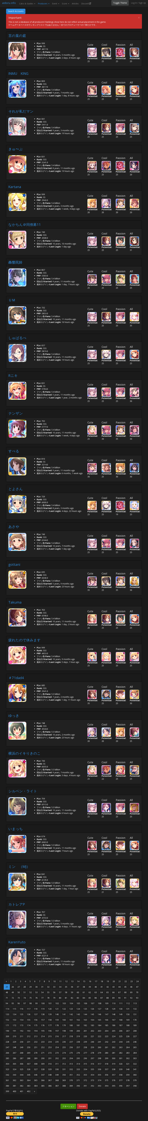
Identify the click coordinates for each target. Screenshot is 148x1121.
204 (106, 1030)
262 (113, 1047)
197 (57, 1030)
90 (119, 997)
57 (60, 992)
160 (64, 1019)
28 (24, 986)
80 (60, 997)
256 (71, 1047)
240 (92, 1041)
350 (64, 1074)
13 (72, 981)
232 (35, 1041)
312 (64, 1063)
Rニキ (13, 375)
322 (135, 1063)
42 (107, 986)
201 (85, 1030)
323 (7, 1069)
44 (119, 986)
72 (13, 997)
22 (125, 981)
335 (92, 1069)
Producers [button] (43, 3)
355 (99, 1074)
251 (35, 1047)
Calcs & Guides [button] (26, 3)
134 (14, 1014)
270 (35, 1052)
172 (14, 1025)
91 (125, 997)
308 (35, 1063)
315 (85, 1063)
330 (57, 1069)
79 (54, 997)
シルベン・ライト (22, 791)
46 (131, 986)
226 (128, 1036)
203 (99, 1030)
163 (85, 1019)
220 (85, 1036)
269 (28, 1052)
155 (28, 1019)
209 (7, 1036)
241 (99, 1041)
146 (99, 1014)
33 (54, 986)
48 (7, 992)
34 (60, 986)
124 (78, 1008)
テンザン (15, 413)
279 (99, 1052)
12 (66, 981)
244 (120, 1041)
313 (71, 1063)
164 (92, 1019)
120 (50, 1008)
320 (120, 1063)
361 (7, 1080)
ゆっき (13, 715)
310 (50, 1063)
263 (120, 1047)
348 (50, 1074)
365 (35, 1080)
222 (99, 1036)
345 (28, 1074)
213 (35, 1036)
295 (78, 1058)
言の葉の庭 (17, 35)
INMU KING (18, 73)
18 (102, 981)
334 (85, 1069)
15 (84, 981)
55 (48, 992)
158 (50, 1019)
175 (35, 1025)
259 (92, 1047)
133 (7, 1014)
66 (113, 992)
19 (108, 981)
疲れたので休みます (24, 640)
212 (28, 1036)
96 (18, 1003)
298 (99, 1058)
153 (14, 1019)
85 (90, 997)
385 (43, 1085)
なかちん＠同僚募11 (24, 224)
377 (120, 1080)
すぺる (13, 451)
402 (28, 1091)
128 (106, 1008)
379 (135, 1080)
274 (64, 1052)
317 (99, 1063)
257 (78, 1047)
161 (71, 1019)
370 (71, 1080)
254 (57, 1047)
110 (113, 1003)
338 (113, 1069)
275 (71, 1052)
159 (57, 1019)
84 (84, 997)
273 (57, 1052)
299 (106, 1058)
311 (57, 1063)
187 (120, 1025)
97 (24, 1003)
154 (21, 1019)
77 (42, 997)
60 (78, 992)
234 (50, 1041)
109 (106, 1003)
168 (120, 1019)
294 (71, 1058)
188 (128, 1025)
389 (71, 1085)
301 (120, 1058)
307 (28, 1063)
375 (106, 1080)
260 (99, 1047)
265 (135, 1047)
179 (64, 1025)
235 (57, 1041)
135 (21, 1014)
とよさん (15, 488)
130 (120, 1008)
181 (78, 1025)
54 (42, 992)
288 (28, 1058)
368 (57, 1080)
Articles (75, 3)
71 (7, 997)
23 (131, 981)
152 (7, 1019)
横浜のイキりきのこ (24, 753)
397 (128, 1085)
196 (50, 1030)
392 (92, 1085)
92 (131, 997)
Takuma (15, 602)
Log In (134, 2)
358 (120, 1074)
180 (71, 1025)
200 (78, 1030)
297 (92, 1058)
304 (7, 1063)
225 (120, 1036)
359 (128, 1074)
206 (120, 1030)
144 (85, 1014)
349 (57, 1074)
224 (113, 1036)
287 (21, 1058)
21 (120, 981)
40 (96, 986)
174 (28, 1025)
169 (128, 1019)
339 (120, 1069)
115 (14, 1008)
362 (14, 1080)
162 (78, 1019)
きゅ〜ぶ (15, 149)
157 (43, 1019)
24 (137, 981)
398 (135, 1085)
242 (106, 1041)
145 (92, 1014)
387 (57, 1085)
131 (128, 1008)
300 (113, 1058)
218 (71, 1036)
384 (35, 1085)
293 (64, 1058)
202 (92, 1030)
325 (21, 1069)
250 (28, 1047)
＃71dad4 (16, 677)
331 (64, 1069)
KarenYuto (16, 942)
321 (128, 1063)
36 (72, 986)
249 (21, 1047)
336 (99, 1069)
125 (85, 1008)
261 (106, 1047)
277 (85, 1052)
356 (106, 1074)
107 (92, 1003)
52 (30, 992)
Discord (85, 3)
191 (14, 1030)
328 (43, 1069)
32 (48, 986)
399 (7, 1091)
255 (64, 1047)
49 (13, 992)
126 (92, 1008)
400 (14, 1091)
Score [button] (65, 3)
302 (128, 1058)
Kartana (14, 186)
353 (85, 1074)
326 (28, 1069)
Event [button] (55, 3)
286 (14, 1058)
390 (78, 1085)
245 (128, 1041)
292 (57, 1058)
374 (99, 1080)
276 (78, 1052)
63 (96, 992)
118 (35, 1008)
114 (7, 1008)
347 (43, 1074)
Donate (82, 1106)
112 (128, 1003)
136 (28, 1014)
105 (78, 1003)
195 (43, 1030)
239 (85, 1041)
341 (135, 1069)
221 (92, 1036)
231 (28, 1041)
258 (85, 1047)
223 (106, 1036)
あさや (13, 526)
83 (78, 997)
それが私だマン (21, 111)
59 (72, 992)
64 (101, 992)
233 (43, 1041)
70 (137, 992)
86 (96, 997)
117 (28, 1008)
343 (14, 1074)
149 (120, 1014)
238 (78, 1041)
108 (99, 1003)
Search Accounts (16, 11)
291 (50, 1058)
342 (7, 1074)
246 (135, 1041)
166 (106, 1019)
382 (21, 1085)
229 (14, 1041)
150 (128, 1014)
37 (78, 986)
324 (14, 1069)
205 (113, 1030)
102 (57, 1003)
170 (135, 1019)
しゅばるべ (17, 337)
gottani (14, 564)
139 (50, 1014)
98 (30, 1003)
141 (64, 1014)
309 (43, 1063)
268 (21, 1052)
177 (50, 1025)
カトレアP (16, 904)
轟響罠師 (15, 262)
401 (21, 1091)
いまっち (15, 828)
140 (57, 1014)
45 (125, 986)
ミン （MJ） (19, 866)
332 (71, 1069)
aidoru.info (9, 3)
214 (43, 1036)
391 (85, 1085)
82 (72, 997)
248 (14, 1047)
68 (125, 992)
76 (36, 997)
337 (106, 1069)
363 (21, 1080)
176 (43, 1025)
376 (113, 1080)
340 (128, 1069)
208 (135, 1030)
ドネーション (68, 1106)
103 (64, 1003)
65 (107, 992)
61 (84, 992)
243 (113, 1041)
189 (135, 1025)
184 (99, 1025)
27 (18, 986)
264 (128, 1047)
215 (50, 1036)
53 (36, 992)
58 (66, 992)
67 (119, 992)
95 (13, 1003)
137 (35, 1014)
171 (7, 1025)
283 (128, 1052)
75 (30, 997)
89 (113, 997)
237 (71, 1041)
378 (128, 1080)
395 (113, 1085)
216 (57, 1036)
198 (64, 1030)
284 (135, 1052)
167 (113, 1019)
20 (114, 981)
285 (7, 1058)
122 (64, 1008)
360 (135, 1074)
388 (64, 1085)
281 (113, 1052)
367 (50, 1080)
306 (21, 1063)
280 (106, 1052)
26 (13, 986)
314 (78, 1063)
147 (106, 1014)
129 (113, 1008)
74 (24, 997)
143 (78, 1014)
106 (85, 1003)
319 (113, 1063)
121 (57, 1008)
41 (101, 986)
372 (85, 1080)
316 (92, 1063)
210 (14, 1036)
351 (71, 1074)
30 (36, 986)
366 (43, 1080)
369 (64, 1080)
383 (28, 1085)
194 (35, 1030)
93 (137, 997)
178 (57, 1025)
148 (113, 1014)
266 (7, 1052)
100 (43, 1003)
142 (71, 1014)
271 (43, 1052)
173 (21, 1025)
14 (78, 981)
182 (85, 1025)
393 (99, 1085)
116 (21, 1008)
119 (43, 1008)
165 (99, 1019)
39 (90, 986)
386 (50, 1085)
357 (113, 1074)
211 (21, 1036)
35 (66, 986)
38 (84, 986)
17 (96, 981)
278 (92, 1052)
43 (113, 986)
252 (43, 1047)
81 (66, 997)
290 (43, 1058)
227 (135, 1036)
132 (135, 1008)
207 (128, 1030)
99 (36, 1003)
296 (85, 1058)
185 (106, 1025)
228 (7, 1041)
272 (50, 1052)
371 (78, 1080)
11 (60, 981)
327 (35, 1069)
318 (106, 1063)
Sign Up (142, 2)
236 (64, 1041)
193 (28, 1030)
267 (14, 1052)
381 (14, 1085)
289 (35, 1058)
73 (18, 997)
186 (113, 1025)
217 (64, 1036)
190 (7, 1030)
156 (35, 1019)
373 (92, 1080)
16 (90, 981)
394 (106, 1085)
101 (50, 1003)
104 (71, 1003)
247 (7, 1047)
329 (50, 1069)
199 (71, 1030)
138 (43, 1014)
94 (7, 1003)
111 (121, 1003)
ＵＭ (11, 300)
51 (24, 992)
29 (30, 986)
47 (137, 986)
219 (78, 1036)
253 (50, 1047)
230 (21, 1041)
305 (14, 1063)
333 (78, 1069)
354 (92, 1074)
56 (54, 992)
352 (78, 1074)
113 (135, 1003)
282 (120, 1052)
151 (135, 1014)
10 (54, 981)
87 (101, 997)
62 (90, 992)
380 (7, 1085)
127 (99, 1008)
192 (21, 1030)
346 (35, 1074)
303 (135, 1058)
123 (71, 1008)
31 (42, 986)
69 (131, 992)
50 (18, 992)
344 (21, 1074)
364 (28, 1080)
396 (120, 1085)
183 (92, 1025)
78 (48, 997)
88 (107, 997)
